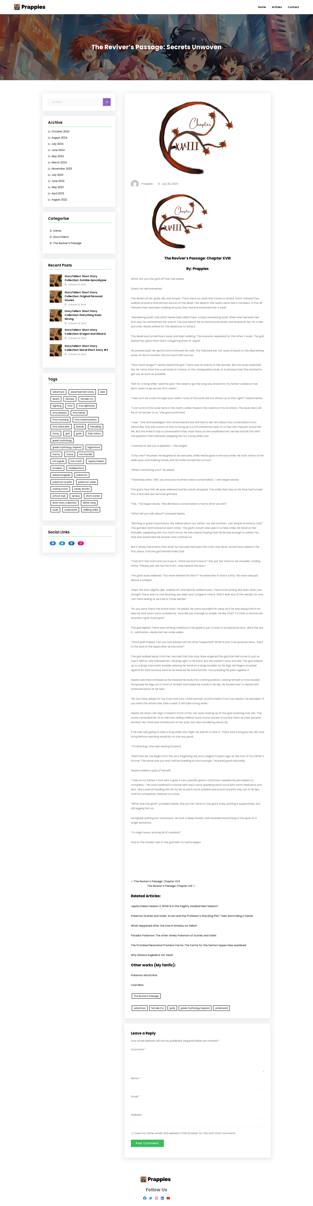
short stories (93, 496)
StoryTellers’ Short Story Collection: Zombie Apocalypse (85, 278)
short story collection (64, 502)
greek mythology (62, 440)
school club (59, 496)
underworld (70, 509)
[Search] (107, 102)
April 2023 (58, 193)
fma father (79, 412)
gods (79, 433)
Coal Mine (137, 985)
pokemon (81, 475)
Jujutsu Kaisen (96, 461)
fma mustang (60, 419)
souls (55, 509)
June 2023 (58, 181)
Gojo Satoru (94, 433)
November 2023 (62, 169)
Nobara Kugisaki (61, 475)
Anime (57, 231)
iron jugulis (58, 461)
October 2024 (61, 131)
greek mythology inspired (66, 447)
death (55, 399)
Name (136, 1078)
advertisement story (82, 392)
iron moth (76, 461)
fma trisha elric (61, 426)
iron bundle (85, 454)
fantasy (70, 399)
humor (56, 454)
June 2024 (58, 150)
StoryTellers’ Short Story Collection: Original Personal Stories (83, 296)
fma (69, 405)
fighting (56, 405)
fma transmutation (86, 419)
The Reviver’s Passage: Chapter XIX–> (171, 886)
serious (76, 496)
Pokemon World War (144, 975)
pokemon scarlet (62, 482)
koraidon (57, 468)
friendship (95, 426)
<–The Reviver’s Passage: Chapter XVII (155, 881)
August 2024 (59, 138)
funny (55, 433)
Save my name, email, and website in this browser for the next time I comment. (185, 1133)
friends (80, 426)
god (67, 433)
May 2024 (58, 156)
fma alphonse (87, 405)
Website (136, 1115)
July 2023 (57, 175)
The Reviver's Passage (67, 243)
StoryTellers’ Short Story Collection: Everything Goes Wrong (83, 315)
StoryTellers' (61, 237)
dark (102, 392)
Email (135, 1096)
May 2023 (58, 187)
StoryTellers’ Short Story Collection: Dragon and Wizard (85, 332)
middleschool (76, 468)
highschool (94, 447)
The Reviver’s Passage (146, 996)
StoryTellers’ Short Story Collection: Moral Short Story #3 (86, 348)
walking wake (90, 509)
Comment (138, 1049)
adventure (58, 392)
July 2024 (58, 144)
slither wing (89, 502)
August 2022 (59, 199)
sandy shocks (81, 489)
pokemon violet (87, 482)
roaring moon (60, 489)
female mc (87, 399)
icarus (69, 454)
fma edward (59, 412)
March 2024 (59, 162)
